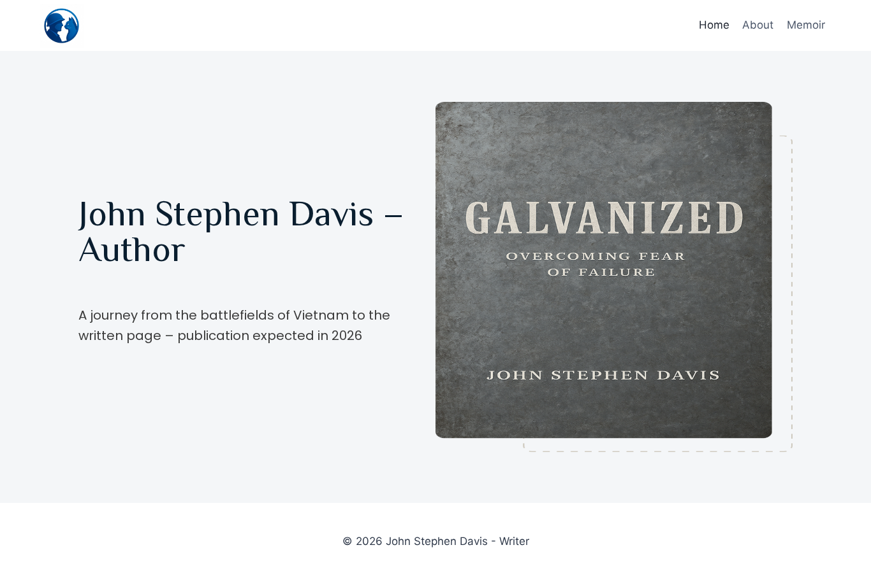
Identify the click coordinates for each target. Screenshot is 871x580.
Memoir (806, 24)
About (757, 24)
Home (714, 24)
